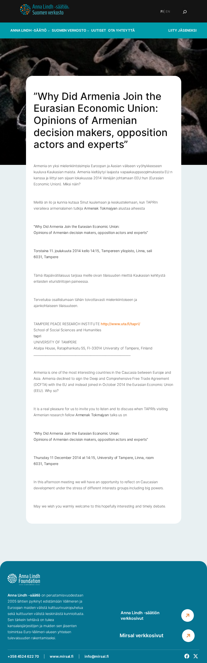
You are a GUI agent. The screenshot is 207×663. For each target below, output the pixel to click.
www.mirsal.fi (61, 656)
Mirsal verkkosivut (141, 635)
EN (168, 11)
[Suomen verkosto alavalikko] (88, 31)
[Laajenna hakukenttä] (184, 12)
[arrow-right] (187, 615)
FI (162, 11)
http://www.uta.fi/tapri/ (120, 324)
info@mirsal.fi (97, 656)
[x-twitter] (195, 656)
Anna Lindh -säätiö (24, 595)
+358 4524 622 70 (23, 656)
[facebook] (187, 656)
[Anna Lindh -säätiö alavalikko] (49, 31)
